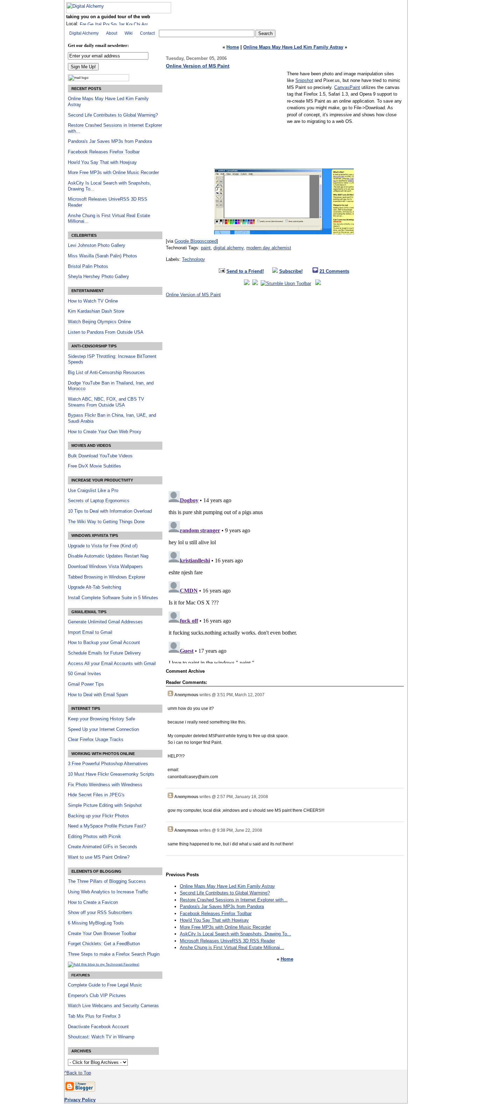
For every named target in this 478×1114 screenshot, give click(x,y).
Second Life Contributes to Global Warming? (225, 892)
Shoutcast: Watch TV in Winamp (101, 1037)
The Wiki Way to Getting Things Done (106, 521)
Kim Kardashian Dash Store (96, 311)
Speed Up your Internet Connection (103, 729)
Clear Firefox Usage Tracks (96, 739)
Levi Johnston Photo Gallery (96, 245)
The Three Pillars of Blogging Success (107, 881)
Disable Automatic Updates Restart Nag (108, 556)
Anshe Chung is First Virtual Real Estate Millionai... (232, 947)
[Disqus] (285, 396)
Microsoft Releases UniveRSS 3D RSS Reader (227, 940)
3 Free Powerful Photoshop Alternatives (108, 763)
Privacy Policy (80, 1099)
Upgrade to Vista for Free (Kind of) (103, 546)
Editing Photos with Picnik (94, 836)
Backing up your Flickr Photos (98, 816)
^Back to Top (77, 1072)
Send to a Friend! (245, 271)
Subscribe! (291, 271)
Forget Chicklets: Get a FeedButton (104, 943)
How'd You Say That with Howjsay (214, 920)
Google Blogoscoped (196, 241)
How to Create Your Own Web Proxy (104, 431)
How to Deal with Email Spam (98, 694)
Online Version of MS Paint (198, 66)
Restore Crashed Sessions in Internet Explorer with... (234, 899)
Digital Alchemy (84, 33)
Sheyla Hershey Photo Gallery (98, 276)
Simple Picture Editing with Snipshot (105, 805)
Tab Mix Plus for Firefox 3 (94, 1016)
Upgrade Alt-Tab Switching (94, 587)
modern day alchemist (268, 247)
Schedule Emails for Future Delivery (104, 653)
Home (232, 47)
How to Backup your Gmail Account (104, 642)
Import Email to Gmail (90, 632)
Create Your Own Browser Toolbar (102, 933)
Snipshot (304, 80)
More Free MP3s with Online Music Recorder (225, 927)
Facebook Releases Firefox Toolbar (216, 913)
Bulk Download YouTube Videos (100, 456)
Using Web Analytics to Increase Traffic (108, 892)
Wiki (129, 33)
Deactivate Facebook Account (98, 1026)
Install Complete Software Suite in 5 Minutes (113, 597)
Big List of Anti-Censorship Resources (106, 372)
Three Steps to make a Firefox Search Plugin (114, 954)
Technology (193, 259)
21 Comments (334, 271)
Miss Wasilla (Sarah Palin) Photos (102, 256)
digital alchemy (228, 247)
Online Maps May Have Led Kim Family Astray (293, 47)
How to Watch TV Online (93, 301)
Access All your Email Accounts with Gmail (112, 663)
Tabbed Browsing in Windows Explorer (106, 577)
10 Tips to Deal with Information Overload (110, 511)
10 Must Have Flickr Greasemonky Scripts (111, 774)
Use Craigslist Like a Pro (93, 490)
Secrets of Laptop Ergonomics (98, 500)
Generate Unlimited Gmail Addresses (105, 622)
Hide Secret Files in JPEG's (96, 795)
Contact (147, 33)
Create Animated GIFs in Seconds (102, 846)
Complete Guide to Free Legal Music (105, 985)
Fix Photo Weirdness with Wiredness (105, 784)
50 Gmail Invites (84, 673)
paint (206, 247)
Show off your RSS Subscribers (100, 912)
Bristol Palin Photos (88, 266)
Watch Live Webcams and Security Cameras (113, 1005)
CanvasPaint (347, 87)
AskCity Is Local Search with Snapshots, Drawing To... (235, 933)
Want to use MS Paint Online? (98, 857)
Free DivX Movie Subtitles (94, 466)
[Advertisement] (224, 119)
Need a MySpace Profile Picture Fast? (107, 826)
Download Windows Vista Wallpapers (105, 566)
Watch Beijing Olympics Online (99, 321)
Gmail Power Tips (86, 684)
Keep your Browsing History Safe (101, 719)
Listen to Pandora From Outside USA (105, 332)
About (111, 33)
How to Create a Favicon (93, 902)
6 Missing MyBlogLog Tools (96, 923)
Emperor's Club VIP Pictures (97, 995)
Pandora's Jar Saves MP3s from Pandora (222, 906)
